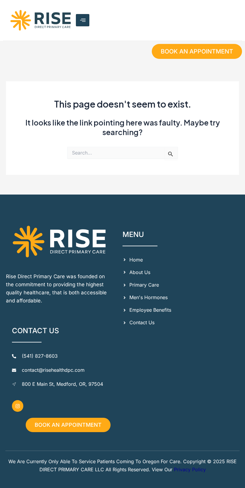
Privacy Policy (190, 469)
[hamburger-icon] (82, 20)
